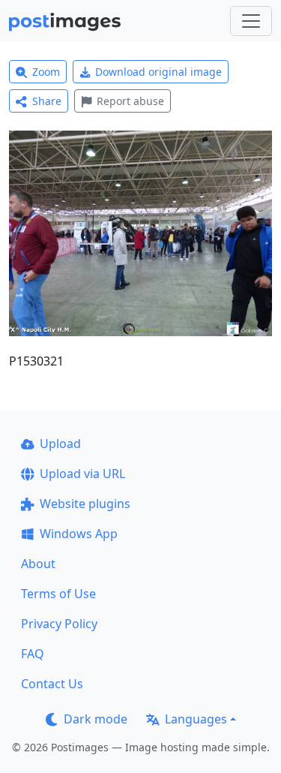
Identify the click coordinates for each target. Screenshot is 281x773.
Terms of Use (58, 593)
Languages (196, 719)
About (38, 563)
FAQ (32, 653)
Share (46, 101)
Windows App (79, 533)
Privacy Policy (59, 623)
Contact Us (52, 683)
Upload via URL (82, 473)
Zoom (46, 72)
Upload (60, 443)
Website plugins (85, 503)
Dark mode (95, 719)
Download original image (158, 72)
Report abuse (130, 101)
